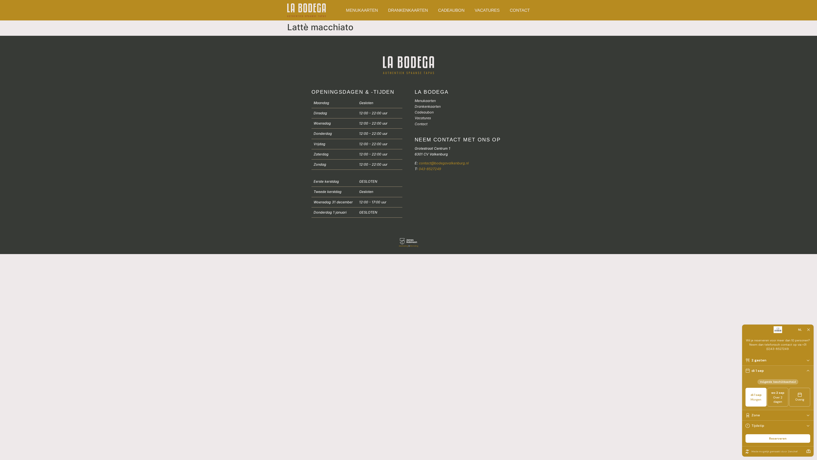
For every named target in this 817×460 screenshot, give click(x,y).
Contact (520, 10)
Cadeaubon (451, 10)
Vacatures (487, 10)
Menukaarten (362, 10)
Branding (414, 246)
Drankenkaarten (408, 10)
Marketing (403, 246)
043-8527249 (430, 169)
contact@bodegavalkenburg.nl (444, 163)
